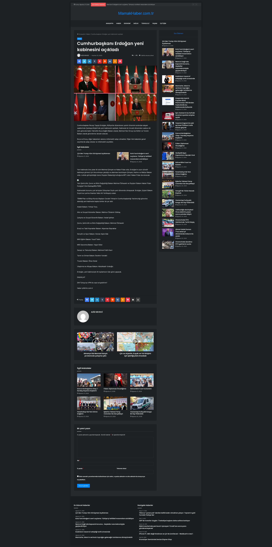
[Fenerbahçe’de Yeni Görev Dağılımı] (89, 403)
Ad (78, 460)
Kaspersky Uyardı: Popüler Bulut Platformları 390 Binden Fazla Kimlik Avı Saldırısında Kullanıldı (184, 102)
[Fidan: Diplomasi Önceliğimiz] (115, 380)
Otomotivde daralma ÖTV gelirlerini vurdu (183, 243)
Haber (118, 23)
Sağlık (135, 23)
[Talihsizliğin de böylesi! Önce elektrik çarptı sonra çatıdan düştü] (168, 213)
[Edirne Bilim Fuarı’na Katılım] (142, 380)
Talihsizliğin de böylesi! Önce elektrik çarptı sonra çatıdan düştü (184, 212)
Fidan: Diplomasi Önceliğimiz (115, 389)
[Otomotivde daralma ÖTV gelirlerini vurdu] (168, 245)
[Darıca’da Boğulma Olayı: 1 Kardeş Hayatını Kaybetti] (89, 380)
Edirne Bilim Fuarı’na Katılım (141, 389)
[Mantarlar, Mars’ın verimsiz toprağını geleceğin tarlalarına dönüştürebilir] (168, 89)
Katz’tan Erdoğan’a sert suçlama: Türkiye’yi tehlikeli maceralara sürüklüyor (141, 156)
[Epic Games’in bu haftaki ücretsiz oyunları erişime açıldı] (168, 116)
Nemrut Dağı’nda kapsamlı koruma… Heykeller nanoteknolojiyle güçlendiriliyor (132, 4)
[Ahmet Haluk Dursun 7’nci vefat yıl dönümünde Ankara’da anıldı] (168, 232)
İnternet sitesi (121, 468)
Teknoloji (145, 23)
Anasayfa (109, 23)
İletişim (163, 23)
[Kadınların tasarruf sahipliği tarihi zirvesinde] (168, 79)
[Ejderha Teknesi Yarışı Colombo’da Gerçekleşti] (115, 403)
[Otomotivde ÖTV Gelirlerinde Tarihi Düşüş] (168, 223)
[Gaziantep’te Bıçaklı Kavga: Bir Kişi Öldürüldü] (142, 403)
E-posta (80, 468)
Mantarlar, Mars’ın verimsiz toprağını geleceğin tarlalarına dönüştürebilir (183, 89)
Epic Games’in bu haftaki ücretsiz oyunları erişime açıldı (185, 115)
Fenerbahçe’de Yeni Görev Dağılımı (87, 413)
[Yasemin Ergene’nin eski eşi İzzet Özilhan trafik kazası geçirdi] (168, 126)
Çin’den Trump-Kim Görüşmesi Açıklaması (93, 153)
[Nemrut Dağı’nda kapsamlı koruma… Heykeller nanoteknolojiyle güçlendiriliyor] (168, 65)
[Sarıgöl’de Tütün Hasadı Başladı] (168, 194)
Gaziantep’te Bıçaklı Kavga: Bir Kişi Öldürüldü (141, 413)
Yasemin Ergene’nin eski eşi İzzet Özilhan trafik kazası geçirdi (184, 125)
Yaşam (154, 23)
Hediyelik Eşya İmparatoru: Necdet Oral (185, 154)
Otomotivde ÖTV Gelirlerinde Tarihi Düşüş (184, 221)
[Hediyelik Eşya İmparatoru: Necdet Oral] (168, 156)
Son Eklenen (178, 33)
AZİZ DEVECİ (85, 55)
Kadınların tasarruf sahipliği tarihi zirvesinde (185, 77)
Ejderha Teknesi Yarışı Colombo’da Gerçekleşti (113, 413)
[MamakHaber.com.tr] (136, 13)
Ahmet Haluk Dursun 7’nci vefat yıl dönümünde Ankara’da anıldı (184, 232)
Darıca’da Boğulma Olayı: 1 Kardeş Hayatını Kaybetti (87, 390)
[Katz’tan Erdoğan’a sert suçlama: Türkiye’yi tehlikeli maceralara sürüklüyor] (123, 156)
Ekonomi (127, 23)
